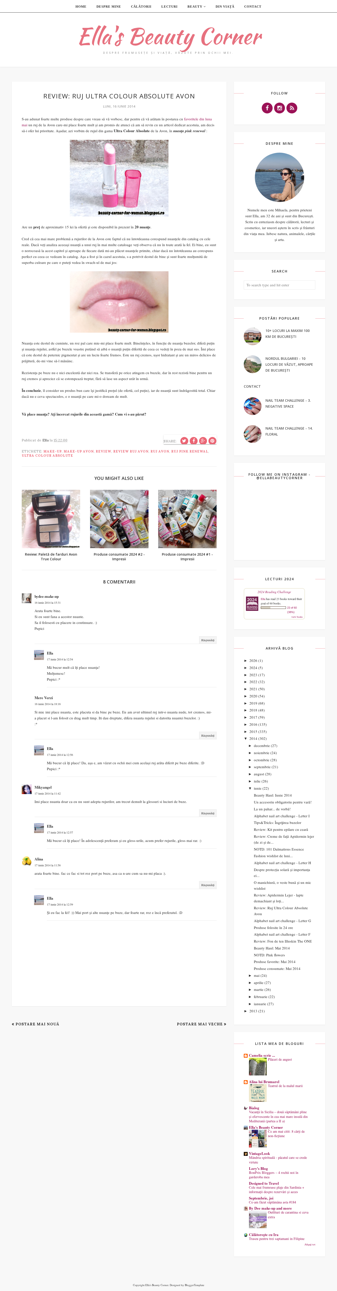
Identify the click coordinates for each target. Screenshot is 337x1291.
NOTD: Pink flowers (269, 954)
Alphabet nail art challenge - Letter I (282, 815)
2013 (253, 1010)
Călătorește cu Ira (264, 1234)
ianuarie (260, 1003)
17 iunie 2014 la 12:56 (60, 755)
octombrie (261, 759)
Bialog (254, 1107)
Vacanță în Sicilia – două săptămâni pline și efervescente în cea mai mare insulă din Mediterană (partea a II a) (278, 1116)
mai (257, 975)
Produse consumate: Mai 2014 (277, 968)
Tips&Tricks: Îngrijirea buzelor (277, 822)
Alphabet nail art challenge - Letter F (282, 934)
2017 (253, 717)
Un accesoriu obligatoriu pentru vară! (283, 802)
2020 (253, 695)
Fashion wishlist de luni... (273, 855)
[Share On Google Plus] (203, 441)
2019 (253, 703)
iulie (257, 781)
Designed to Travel (264, 1183)
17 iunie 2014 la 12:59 (60, 904)
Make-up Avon (79, 451)
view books (297, 616)
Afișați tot (309, 1244)
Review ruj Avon (131, 451)
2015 (253, 731)
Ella (50, 653)
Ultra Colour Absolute (47, 456)
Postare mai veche (200, 1024)
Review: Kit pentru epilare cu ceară (281, 829)
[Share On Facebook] (194, 441)
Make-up (52, 451)
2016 (253, 724)
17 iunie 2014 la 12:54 (60, 659)
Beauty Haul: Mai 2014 (272, 948)
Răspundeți (207, 640)
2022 (253, 681)
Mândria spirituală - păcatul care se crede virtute (278, 1159)
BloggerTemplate (194, 1285)
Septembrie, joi (261, 1198)
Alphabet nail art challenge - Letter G (282, 920)
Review (103, 451)
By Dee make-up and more (270, 1208)
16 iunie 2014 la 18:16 (48, 704)
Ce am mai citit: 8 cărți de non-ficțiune (286, 1133)
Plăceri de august (280, 1059)
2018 (253, 710)
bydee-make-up (47, 596)
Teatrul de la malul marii (285, 1085)
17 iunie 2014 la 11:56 (48, 865)
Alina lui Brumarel (264, 1081)
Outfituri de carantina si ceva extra (288, 1214)
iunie (258, 788)
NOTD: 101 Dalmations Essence (279, 849)
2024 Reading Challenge (274, 592)
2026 (253, 660)
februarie (260, 996)
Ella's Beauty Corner (168, 36)
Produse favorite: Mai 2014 (275, 961)
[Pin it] (212, 441)
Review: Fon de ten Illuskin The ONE (283, 941)
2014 (253, 738)
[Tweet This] (184, 441)
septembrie (262, 766)
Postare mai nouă (37, 1024)
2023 (253, 674)
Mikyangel (43, 787)
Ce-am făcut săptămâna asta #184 (272, 1202)
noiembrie (261, 752)
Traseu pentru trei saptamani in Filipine (276, 1238)
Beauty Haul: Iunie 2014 (273, 795)
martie (258, 989)
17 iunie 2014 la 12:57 (60, 832)
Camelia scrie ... (262, 1055)
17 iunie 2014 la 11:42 (48, 793)
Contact (252, 386)
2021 (253, 688)
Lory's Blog (258, 1168)
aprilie (258, 982)
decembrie (262, 745)
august (259, 773)
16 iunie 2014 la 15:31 (48, 602)
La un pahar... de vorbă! (272, 808)
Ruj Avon (159, 451)
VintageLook (259, 1153)
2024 (253, 667)
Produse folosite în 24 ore (273, 927)
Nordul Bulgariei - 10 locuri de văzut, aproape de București (289, 364)
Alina (39, 859)
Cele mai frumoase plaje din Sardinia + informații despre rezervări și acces (276, 1189)
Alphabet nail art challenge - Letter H (282, 862)
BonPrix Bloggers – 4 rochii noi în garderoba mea (273, 1175)
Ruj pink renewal (189, 451)
